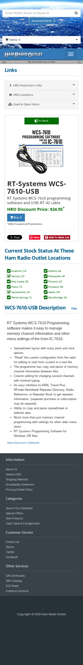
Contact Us (12, 542)
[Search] (76, 13)
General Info (13, 474)
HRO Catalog (14, 581)
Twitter (10, 552)
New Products (14, 518)
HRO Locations (22, 95)
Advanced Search (42, 21)
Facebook (12, 557)
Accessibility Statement (20, 484)
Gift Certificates (15, 576)
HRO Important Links (27, 85)
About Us (11, 469)
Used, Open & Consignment (22, 523)
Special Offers (14, 513)
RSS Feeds (12, 586)
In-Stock (43, 121)
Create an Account (17, 591)
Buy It (17, 217)
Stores (10, 547)
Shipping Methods (17, 479)
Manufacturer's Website (23, 443)
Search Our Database (19, 508)
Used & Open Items (25, 104)
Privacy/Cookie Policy (19, 489)
